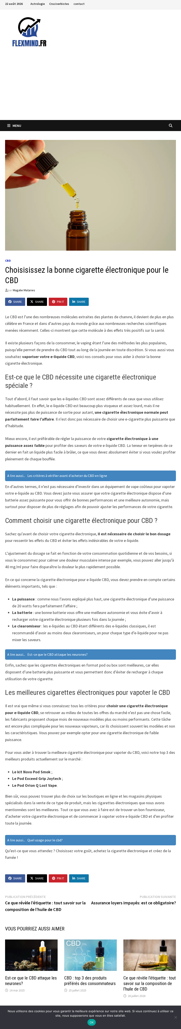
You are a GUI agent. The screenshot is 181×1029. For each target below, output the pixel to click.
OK (92, 1022)
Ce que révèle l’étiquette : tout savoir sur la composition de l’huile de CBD (149, 983)
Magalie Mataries (24, 290)
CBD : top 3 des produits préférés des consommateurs (90, 980)
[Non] (175, 1017)
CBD (8, 261)
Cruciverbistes (59, 4)
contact (79, 4)
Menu (16, 125)
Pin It (60, 302)
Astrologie (37, 4)
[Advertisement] (90, 87)
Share (17, 302)
